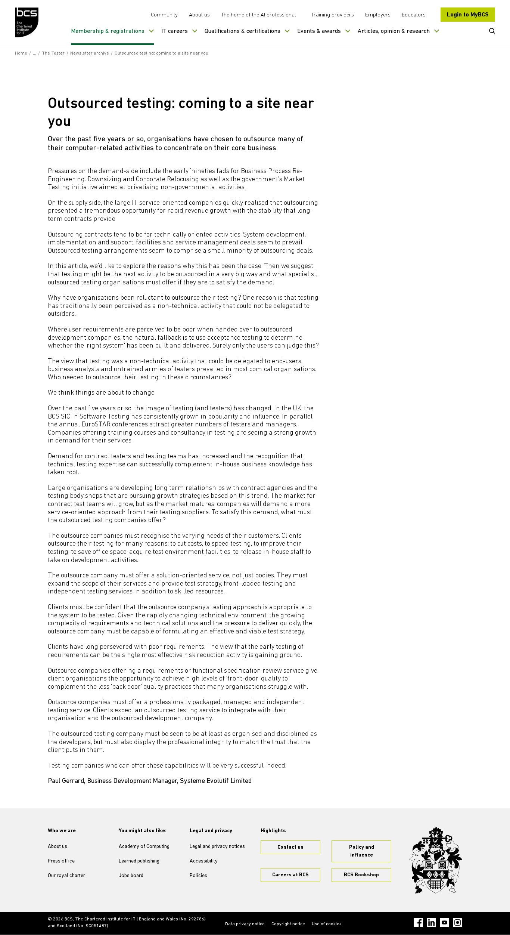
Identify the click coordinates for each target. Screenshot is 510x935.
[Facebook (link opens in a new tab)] (418, 922)
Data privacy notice (245, 924)
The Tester (53, 53)
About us (199, 15)
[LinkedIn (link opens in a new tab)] (431, 922)
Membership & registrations (107, 31)
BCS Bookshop (361, 875)
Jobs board (131, 876)
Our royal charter (66, 876)
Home (21, 53)
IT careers (174, 31)
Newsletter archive (89, 53)
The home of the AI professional (258, 15)
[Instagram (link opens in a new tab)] (457, 922)
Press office (61, 861)
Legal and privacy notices (217, 846)
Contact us (290, 847)
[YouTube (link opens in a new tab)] (444, 922)
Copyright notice (288, 924)
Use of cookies (327, 924)
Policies (198, 876)
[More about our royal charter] (435, 860)
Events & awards (319, 31)
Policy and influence (361, 851)
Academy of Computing (144, 846)
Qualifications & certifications (242, 31)
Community (164, 15)
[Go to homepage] (27, 22)
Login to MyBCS (468, 15)
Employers (378, 15)
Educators (414, 15)
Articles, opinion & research (394, 31)
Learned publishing (139, 861)
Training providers (332, 15)
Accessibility (204, 861)
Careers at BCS (290, 875)
